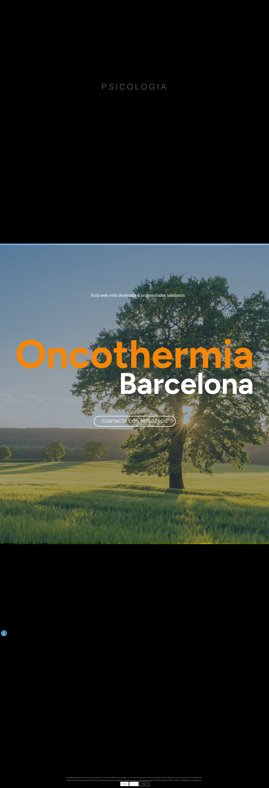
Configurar (144, 784)
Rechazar (134, 784)
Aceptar (124, 784)
